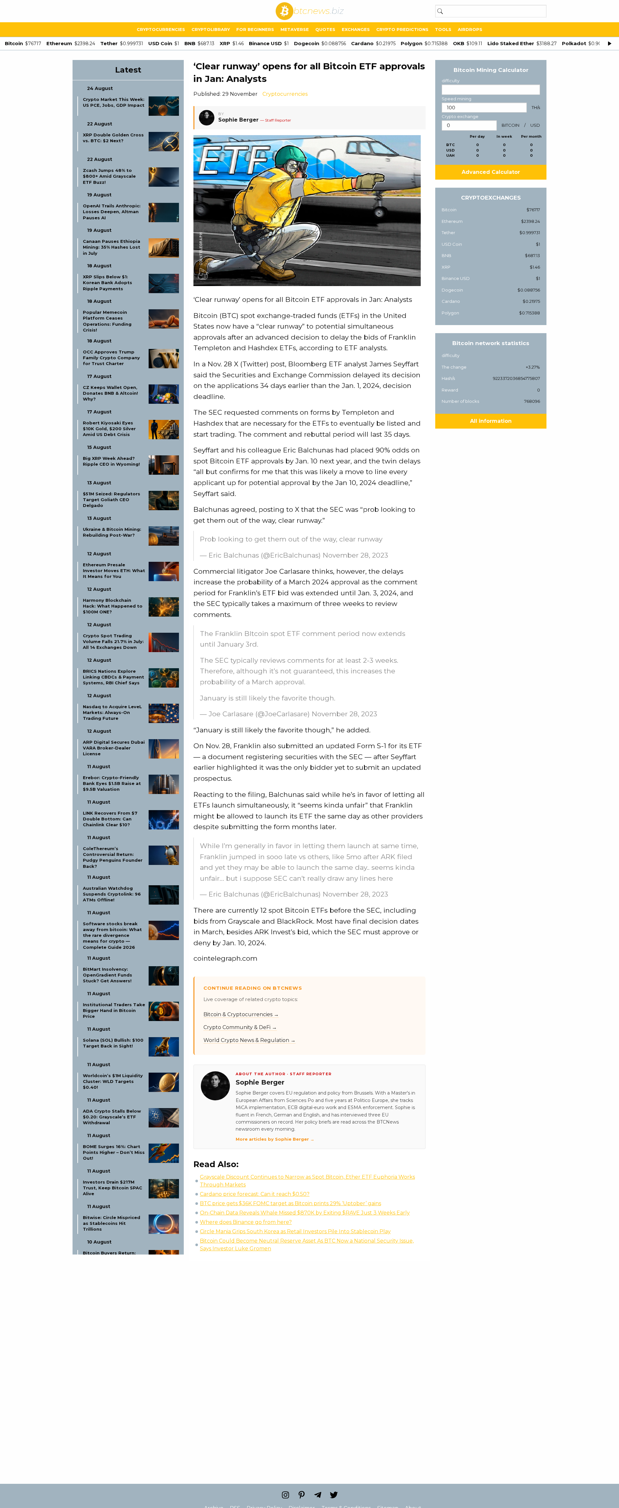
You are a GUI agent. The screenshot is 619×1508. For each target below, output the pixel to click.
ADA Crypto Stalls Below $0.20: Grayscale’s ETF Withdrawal (112, 1116)
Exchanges (356, 29)
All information (491, 421)
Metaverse (294, 29)
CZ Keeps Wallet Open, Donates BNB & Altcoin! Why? (110, 393)
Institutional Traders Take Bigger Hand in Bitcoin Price (114, 1010)
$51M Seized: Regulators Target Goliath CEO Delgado (111, 499)
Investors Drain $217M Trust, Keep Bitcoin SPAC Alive (112, 1187)
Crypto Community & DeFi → (240, 1027)
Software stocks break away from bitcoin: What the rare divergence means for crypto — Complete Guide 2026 (112, 935)
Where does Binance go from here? (246, 1222)
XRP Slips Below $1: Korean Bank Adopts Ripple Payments (107, 282)
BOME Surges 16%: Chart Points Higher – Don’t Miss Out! (114, 1152)
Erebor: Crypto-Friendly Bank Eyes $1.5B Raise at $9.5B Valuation (112, 783)
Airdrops (470, 29)
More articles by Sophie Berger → (275, 1139)
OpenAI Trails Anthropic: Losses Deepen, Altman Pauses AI (112, 211)
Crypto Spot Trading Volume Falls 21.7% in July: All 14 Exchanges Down (113, 641)
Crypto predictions (402, 29)
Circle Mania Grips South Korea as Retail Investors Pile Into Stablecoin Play (295, 1231)
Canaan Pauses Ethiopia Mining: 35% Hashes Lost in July (111, 247)
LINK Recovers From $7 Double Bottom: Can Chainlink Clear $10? (110, 818)
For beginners (255, 29)
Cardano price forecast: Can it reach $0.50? (255, 1194)
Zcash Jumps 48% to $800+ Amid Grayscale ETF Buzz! (109, 176)
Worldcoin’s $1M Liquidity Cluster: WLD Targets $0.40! (113, 1081)
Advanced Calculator (491, 172)
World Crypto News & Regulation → (249, 1040)
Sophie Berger (238, 120)
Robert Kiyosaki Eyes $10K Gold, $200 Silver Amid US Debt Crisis (109, 428)
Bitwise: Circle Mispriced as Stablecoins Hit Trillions (111, 1223)
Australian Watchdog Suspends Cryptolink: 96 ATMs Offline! (112, 894)
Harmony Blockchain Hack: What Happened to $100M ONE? (112, 606)
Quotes (325, 29)
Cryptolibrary (211, 29)
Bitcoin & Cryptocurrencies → (241, 1014)
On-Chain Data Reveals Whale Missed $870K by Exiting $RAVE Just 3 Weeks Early (305, 1213)
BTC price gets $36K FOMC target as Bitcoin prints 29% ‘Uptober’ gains (290, 1203)
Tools (443, 29)
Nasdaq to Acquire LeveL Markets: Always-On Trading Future (112, 712)
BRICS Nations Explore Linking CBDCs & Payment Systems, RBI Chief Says (113, 677)
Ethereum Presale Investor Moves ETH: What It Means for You (114, 570)
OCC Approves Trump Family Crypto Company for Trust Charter (111, 357)
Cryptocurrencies (161, 29)
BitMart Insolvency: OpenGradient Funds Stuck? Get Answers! (107, 975)
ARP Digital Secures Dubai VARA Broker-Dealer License (114, 747)
